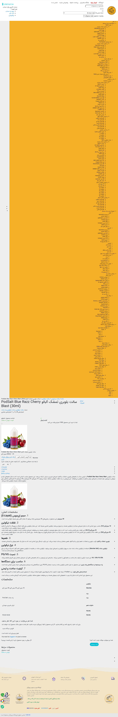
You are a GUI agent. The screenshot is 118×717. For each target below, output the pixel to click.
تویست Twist (101, 105)
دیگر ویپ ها (101, 40)
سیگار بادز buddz (100, 385)
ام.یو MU (105, 284)
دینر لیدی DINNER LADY (98, 108)
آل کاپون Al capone (103, 282)
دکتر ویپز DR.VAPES (99, 145)
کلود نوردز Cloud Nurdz (98, 164)
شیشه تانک (108, 245)
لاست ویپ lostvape (103, 223)
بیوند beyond (101, 167)
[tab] (57, 467)
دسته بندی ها (99, 13)
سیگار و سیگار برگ (110, 274)
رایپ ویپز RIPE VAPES (99, 93)
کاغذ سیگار (105, 270)
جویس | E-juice (107, 81)
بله (8, 464)
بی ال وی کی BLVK (99, 106)
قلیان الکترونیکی (107, 77)
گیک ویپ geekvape (103, 218)
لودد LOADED (101, 110)
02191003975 (44, 708)
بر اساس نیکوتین (104, 130)
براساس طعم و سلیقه (103, 198)
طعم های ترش (100, 126)
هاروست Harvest (104, 291)
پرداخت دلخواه (74, 3)
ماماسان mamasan (99, 176)
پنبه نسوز (109, 247)
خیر (3, 464)
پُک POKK (105, 319)
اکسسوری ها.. (104, 272)
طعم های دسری (100, 201)
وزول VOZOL (104, 61)
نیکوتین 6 (102, 135)
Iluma (103, 330)
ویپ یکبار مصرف (107, 72)
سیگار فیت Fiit (100, 379)
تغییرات (82, 403)
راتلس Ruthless (100, 99)
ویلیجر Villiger (104, 313)
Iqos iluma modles (103, 328)
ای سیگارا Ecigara (100, 101)
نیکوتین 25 (101, 191)
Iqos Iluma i (101, 336)
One (100, 335)
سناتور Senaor (104, 279)
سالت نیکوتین (46, 399)
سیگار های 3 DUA (103, 365)
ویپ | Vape (108, 25)
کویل (110, 213)
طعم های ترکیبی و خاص (98, 125)
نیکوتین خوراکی (111, 390)
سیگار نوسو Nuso (100, 375)
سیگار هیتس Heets (99, 367)
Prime (99, 333)
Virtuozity (105, 308)
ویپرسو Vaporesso (99, 45)
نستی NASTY (101, 84)
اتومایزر (109, 243)
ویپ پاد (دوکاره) (107, 76)
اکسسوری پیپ (104, 260)
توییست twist (101, 170)
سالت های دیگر (100, 181)
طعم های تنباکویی (100, 118)
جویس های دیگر (100, 115)
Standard (98, 331)
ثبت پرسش (94, 644)
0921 (30, 708)
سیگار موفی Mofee (99, 362)
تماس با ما (54, 3)
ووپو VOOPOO (100, 35)
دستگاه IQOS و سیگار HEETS (108, 324)
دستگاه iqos (108, 326)
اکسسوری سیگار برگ (106, 323)
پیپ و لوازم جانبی (107, 255)
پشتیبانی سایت (63, 3)
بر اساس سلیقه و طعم (103, 116)
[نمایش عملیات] (2, 654)
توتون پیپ (105, 258)
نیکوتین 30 (101, 193)
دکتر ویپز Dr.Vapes (99, 86)
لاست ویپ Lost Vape (99, 54)
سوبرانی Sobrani (104, 277)
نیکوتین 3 (102, 133)
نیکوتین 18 (101, 137)
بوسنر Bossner (104, 306)
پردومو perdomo (104, 311)
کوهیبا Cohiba (104, 299)
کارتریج (109, 228)
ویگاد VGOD (101, 88)
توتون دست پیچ (104, 267)
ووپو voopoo (101, 52)
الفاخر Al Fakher (104, 67)
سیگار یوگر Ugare (100, 387)
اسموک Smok (101, 49)
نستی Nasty (105, 69)
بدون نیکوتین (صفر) (99, 132)
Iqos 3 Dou (105, 343)
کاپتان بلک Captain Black (101, 280)
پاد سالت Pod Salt (99, 147)
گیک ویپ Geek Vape (102, 66)
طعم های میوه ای (100, 121)
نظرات (3, 471)
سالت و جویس (111, 79)
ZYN (110, 392)
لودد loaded (101, 174)
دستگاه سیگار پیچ (103, 265)
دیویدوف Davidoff (103, 302)
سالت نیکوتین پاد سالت (8, 410)
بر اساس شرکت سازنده (102, 82)
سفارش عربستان (97, 382)
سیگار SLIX (101, 360)
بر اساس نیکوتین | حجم (102, 182)
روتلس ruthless (100, 172)
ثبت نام (12, 13)
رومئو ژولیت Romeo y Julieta (100, 301)
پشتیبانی (11, 15)
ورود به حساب (10, 11)
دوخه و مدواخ (104, 262)
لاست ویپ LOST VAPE (98, 37)
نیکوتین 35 (101, 194)
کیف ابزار (109, 252)
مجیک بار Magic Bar (103, 64)
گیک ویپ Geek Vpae (99, 47)
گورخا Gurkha (104, 304)
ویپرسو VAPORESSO (99, 28)
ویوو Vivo (102, 165)
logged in (13, 637)
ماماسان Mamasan (99, 111)
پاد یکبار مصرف (107, 59)
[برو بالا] (2, 661)
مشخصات (4, 469)
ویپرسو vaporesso (103, 214)
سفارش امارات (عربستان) (95, 372)
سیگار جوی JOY (100, 384)
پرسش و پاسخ (5, 473)
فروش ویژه (94, 3)
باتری (110, 248)
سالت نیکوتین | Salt (106, 140)
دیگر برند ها (105, 294)
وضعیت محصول (98, 16)
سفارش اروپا (98, 353)
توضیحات (4, 467)
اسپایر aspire (101, 55)
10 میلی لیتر (101, 184)
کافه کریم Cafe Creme (102, 314)
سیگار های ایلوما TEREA (102, 346)
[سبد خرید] (2, 657)
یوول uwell (105, 221)
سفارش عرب (98, 352)
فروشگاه (101, 3)
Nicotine (35, 458)
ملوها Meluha (104, 318)
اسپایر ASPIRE (101, 38)
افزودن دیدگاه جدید (8, 628)
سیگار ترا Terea (100, 348)
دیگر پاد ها (101, 57)
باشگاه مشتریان (84, 3)
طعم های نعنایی (100, 128)
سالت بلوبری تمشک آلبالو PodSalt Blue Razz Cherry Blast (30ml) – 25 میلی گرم (18, 453)
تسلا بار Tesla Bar (103, 62)
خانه (114, 22)
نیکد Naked (101, 103)
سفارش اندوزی (97, 355)
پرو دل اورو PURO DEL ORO (101, 309)
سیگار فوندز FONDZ (99, 363)
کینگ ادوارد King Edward (102, 316)
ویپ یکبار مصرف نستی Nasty (101, 74)
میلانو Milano (104, 286)
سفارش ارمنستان (97, 350)
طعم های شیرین (100, 123)
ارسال (81, 401)
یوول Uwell (101, 30)
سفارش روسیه (97, 374)
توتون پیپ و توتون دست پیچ (108, 253)
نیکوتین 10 (101, 187)
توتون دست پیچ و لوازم (105, 264)
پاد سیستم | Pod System (105, 42)
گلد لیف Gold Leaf (99, 113)
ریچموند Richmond (103, 289)
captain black (104, 297)
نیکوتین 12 (101, 138)
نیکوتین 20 (101, 189)
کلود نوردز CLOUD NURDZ (98, 98)
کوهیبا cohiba (104, 287)
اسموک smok (104, 216)
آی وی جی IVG (104, 71)
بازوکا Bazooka (100, 96)
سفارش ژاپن (98, 357)
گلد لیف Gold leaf (100, 179)
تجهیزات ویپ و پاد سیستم (108, 211)
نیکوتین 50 (101, 196)
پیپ (107, 257)
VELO (109, 396)
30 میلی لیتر (101, 186)
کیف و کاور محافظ (107, 250)
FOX (110, 394)
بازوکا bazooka (100, 157)
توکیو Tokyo (101, 94)
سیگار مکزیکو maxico (99, 358)
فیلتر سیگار (105, 269)
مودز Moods (105, 292)
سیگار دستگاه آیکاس (106, 345)
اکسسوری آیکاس (107, 389)
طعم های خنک (100, 120)
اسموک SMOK (100, 33)
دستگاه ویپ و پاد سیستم (109, 23)
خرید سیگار (108, 275)
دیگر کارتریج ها (104, 242)
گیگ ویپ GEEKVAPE (99, 32)
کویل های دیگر (104, 226)
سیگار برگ (108, 296)
